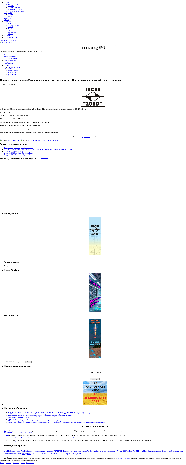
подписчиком (86, 137)
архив (181, 451)
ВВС (38, 451)
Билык (35, 451)
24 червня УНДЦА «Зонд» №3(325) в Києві (18, 148)
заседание (31, 140)
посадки (64, 453)
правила (44, 159)
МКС (79, 451)
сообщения (85, 453)
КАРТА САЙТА (9, 35)
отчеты (48, 453)
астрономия (7, 453)
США (129, 451)
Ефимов (51, 451)
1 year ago (29, 432)
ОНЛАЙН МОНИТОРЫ (16, 7)
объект (44, 453)
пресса (68, 454)
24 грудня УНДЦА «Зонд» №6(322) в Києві (18, 155)
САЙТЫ (6, 20)
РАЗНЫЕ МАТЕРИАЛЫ (16, 11)
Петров (37, 140)
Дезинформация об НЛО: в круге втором (15, 432)
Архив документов (10, 57)
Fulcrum (10, 34)
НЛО (86, 450)
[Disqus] (93, 185)
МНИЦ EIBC (12, 23)
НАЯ (81, 451)
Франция (158, 451)
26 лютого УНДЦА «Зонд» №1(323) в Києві (18, 153)
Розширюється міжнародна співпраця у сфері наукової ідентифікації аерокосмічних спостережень (40, 416)
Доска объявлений (10, 60)
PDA (16, 40)
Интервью (7, 62)
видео (19, 453)
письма (60, 453)
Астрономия (12, 72)
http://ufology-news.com (123, 458)
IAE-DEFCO (12, 32)
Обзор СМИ (8, 69)
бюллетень (14, 453)
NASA (18, 451)
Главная (6, 55)
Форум (23, 463)
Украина (152, 451)
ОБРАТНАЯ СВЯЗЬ (10, 37)
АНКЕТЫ (11, 6)
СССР (125, 451)
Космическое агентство (71, 451)
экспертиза (95, 453)
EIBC (9, 451)
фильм (89, 453)
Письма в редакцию (14, 67)
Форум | (6, 40)
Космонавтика (12, 74)
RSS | (1, 40)
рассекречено (77, 454)
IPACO (10, 28)
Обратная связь (30, 463)
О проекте (8, 463)
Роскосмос (112, 451)
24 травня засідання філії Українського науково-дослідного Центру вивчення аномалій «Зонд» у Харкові (38, 149)
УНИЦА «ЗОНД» (14, 25)
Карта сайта (16, 463)
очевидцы (54, 453)
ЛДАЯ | (12, 40)
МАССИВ (7, 18)
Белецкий (30, 451)
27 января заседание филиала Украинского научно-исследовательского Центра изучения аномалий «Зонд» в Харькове (36, 437)
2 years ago (72, 437)
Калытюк (58, 451)
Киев (64, 451)
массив (40, 453)
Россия (119, 451)
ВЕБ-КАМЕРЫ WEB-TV (16, 9)
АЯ (26, 451)
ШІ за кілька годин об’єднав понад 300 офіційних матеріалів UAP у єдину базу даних (36, 421)
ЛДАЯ (10, 16)
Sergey (6, 431)
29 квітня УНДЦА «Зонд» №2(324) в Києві (18, 151)
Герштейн (44, 451)
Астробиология (13, 70)
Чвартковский (167, 451)
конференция (34, 453)
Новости (7, 65)
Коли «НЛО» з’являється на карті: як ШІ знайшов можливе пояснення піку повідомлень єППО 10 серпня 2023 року (46, 412)
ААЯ (23, 451)
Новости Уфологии (96, 451)
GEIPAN (10, 27)
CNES (5, 451)
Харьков (55, 140)
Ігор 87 (6, 435)
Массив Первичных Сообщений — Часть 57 (22, 417)
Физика (10, 76)
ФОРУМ (10, 14)
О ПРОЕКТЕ (8, 2)
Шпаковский (176, 451)
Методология (8, 64)
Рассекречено (12, 58)
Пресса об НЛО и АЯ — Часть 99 (19, 419)
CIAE (9, 30)
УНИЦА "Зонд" (46, 140)
